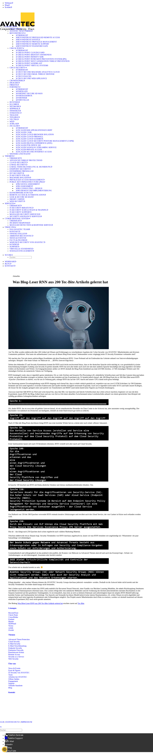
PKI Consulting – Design (29, 188)
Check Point (16, 48)
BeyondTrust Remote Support (33, 44)
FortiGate (22, 91)
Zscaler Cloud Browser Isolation (35, 134)
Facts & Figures (18, 240)
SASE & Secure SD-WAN (21, 197)
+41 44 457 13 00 (22, 708)
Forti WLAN (23, 100)
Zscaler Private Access (29, 150)
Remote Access (14, 655)
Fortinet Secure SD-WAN (30, 93)
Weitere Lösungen (19, 154)
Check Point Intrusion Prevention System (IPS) (41, 59)
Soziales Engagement (21, 251)
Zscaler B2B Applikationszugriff (34, 130)
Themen (9, 156)
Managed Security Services (24, 214)
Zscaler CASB (24, 132)
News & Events (17, 238)
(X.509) (17, 714)
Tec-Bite (81, 603)
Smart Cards (16, 199)
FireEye (14, 85)
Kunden (14, 244)
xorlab (14, 124)
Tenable (14, 117)
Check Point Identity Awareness (34, 55)
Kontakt (8, 7)
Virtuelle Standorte (21, 249)
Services (9, 203)
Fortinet (14, 87)
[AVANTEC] (76, 17)
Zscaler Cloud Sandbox (30, 139)
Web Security (17, 201)
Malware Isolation (20, 178)
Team (10, 675)
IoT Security (16, 173)
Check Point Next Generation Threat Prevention (43, 61)
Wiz (11, 121)
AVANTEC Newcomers (20, 31)
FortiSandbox (24, 96)
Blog (6, 5)
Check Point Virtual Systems (32, 65)
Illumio (14, 104)
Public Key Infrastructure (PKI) (27, 182)
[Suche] (11, 730)
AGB (2, 722)
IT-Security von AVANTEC (19, 673)
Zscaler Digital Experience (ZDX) (34, 143)
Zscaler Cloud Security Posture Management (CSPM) (45, 141)
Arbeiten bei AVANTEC (21, 236)
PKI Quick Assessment (28, 184)
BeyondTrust (17, 33)
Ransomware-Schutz (21, 193)
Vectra (13, 119)
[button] (9, 255)
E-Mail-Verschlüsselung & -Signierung (30, 167)
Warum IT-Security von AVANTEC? (27, 242)
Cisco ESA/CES (24, 76)
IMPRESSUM (26, 722)
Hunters (14, 102)
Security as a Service (16, 657)
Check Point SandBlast (29, 63)
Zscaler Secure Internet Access (34, 152)
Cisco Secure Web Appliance (32, 78)
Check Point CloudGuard (30, 53)
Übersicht (15, 29)
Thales (13, 115)
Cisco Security (17, 68)
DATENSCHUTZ (12, 722)
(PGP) (10, 714)
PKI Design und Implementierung (34, 190)
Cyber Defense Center (17, 219)
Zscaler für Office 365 (29, 145)
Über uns (9, 227)
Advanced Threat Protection (25, 160)
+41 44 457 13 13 (22, 705)
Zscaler (14, 126)
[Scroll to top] (2, 727)
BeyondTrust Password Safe (32, 46)
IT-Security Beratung (21, 208)
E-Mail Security (18, 165)
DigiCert (14, 83)
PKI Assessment (25, 186)
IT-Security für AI (19, 175)
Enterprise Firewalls (21, 171)
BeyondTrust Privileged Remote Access (38, 37)
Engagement (13, 681)
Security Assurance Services (25, 216)
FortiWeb (22, 98)
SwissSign (15, 111)
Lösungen (10, 27)
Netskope (15, 106)
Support (14, 247)
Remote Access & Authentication (27, 195)
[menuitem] (79, 3)
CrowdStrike (17, 81)
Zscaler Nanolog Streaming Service (37, 147)
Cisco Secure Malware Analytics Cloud (38, 72)
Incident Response (19, 223)
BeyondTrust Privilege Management (37, 42)
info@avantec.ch (15, 712)
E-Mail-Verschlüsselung (17, 646)
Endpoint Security (19, 169)
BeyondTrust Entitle (28, 40)
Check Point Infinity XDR (30, 57)
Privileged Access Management (26, 180)
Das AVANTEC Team (19, 229)
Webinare (8, 3)
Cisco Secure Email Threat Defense (36, 74)
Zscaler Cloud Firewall (30, 137)
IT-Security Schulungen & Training (28, 210)
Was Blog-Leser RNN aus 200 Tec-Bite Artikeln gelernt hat (40, 603)
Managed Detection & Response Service (31, 225)
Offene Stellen (18, 234)
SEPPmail (14, 109)
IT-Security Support (20, 212)
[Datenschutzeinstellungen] (4, 749)
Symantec (15, 113)
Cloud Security (18, 162)
